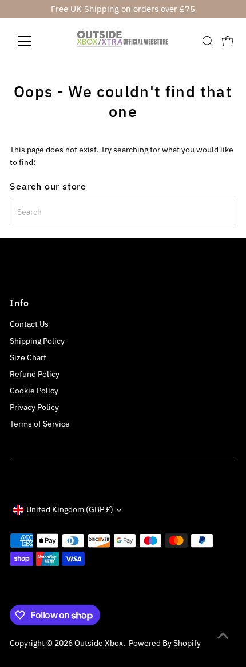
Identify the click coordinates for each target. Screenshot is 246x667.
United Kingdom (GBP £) (69, 509)
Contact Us (29, 324)
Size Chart (28, 357)
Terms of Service (40, 424)
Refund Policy (34, 374)
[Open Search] (208, 41)
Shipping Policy (37, 341)
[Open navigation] (36, 41)
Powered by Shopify (165, 643)
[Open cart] (227, 41)
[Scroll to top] (223, 635)
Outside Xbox (98, 643)
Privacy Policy (34, 407)
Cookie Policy (34, 390)
